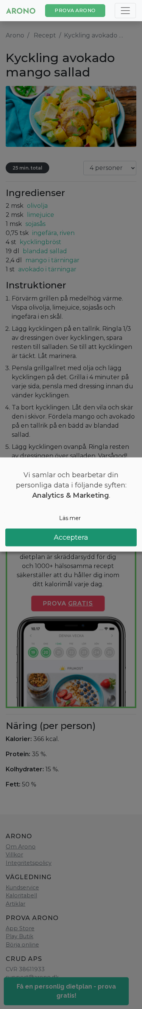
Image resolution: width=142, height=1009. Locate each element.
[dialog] (71, 505)
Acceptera (71, 537)
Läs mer (70, 518)
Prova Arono (75, 10)
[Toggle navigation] (125, 10)
